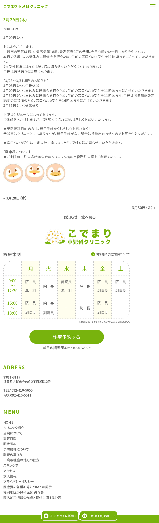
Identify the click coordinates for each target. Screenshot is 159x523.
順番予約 (10, 443)
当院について (12, 432)
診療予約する (67, 336)
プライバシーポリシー (18, 481)
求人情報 (10, 476)
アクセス (9, 470)
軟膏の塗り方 (12, 454)
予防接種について (16, 449)
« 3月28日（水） (15, 198)
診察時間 (10, 438)
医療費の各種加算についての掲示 (27, 486)
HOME (8, 422)
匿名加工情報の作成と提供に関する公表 (32, 497)
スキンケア (10, 465)
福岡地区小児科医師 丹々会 (23, 492)
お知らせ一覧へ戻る (80, 217)
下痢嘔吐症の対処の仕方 (21, 459)
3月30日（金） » (144, 207)
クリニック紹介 (13, 427)
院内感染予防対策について (113, 254)
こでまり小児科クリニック (25, 6)
